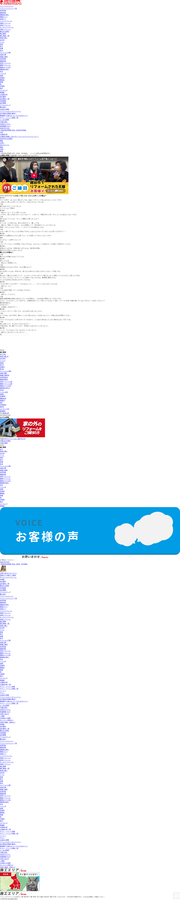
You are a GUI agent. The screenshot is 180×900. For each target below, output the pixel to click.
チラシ (2, 693)
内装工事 (3, 54)
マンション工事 (5, 52)
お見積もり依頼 (5, 718)
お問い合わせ (4, 714)
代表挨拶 (3, 101)
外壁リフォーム (5, 63)
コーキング (4, 90)
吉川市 (2, 40)
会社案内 (3, 96)
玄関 (1, 75)
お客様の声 (4, 94)
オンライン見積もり (7, 720)
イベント (3, 691)
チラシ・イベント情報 (7, 686)
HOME (2, 579)
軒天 (1, 50)
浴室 (1, 44)
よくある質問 (4, 120)
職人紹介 (3, 107)
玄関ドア (3, 19)
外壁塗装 (3, 10)
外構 (1, 48)
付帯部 (2, 86)
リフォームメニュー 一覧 (8, 8)
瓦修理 (2, 78)
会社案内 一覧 (4, 99)
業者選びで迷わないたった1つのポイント (14, 115)
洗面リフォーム (5, 23)
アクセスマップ (5, 105)
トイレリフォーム (6, 21)
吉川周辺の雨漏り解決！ (8, 113)
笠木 (1, 71)
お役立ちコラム (5, 124)
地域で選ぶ (4, 38)
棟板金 (2, 80)
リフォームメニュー (7, 6)
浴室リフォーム (5, 25)
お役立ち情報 (4, 109)
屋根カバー (4, 17)
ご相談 (2, 716)
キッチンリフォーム (7, 27)
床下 (1, 46)
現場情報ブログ (5, 126)
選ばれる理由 (4, 31)
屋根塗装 (3, 13)
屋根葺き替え (4, 15)
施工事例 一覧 (4, 36)
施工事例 (3, 33)
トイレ (2, 42)
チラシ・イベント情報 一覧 (9, 117)
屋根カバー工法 (5, 67)
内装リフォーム (5, 29)
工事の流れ (4, 122)
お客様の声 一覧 (5, 684)
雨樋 (1, 82)
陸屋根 (2, 92)
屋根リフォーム (5, 65)
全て (3, 354)
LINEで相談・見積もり (7, 722)
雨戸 (1, 88)
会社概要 (3, 103)
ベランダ (3, 73)
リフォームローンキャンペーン (10, 111)
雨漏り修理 (4, 57)
